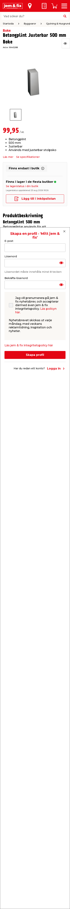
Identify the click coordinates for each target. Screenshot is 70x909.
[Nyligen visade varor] (65, 43)
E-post (8, 241)
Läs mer (8, 157)
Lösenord (10, 256)
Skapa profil (35, 355)
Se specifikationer (28, 157)
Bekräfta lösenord (16, 278)
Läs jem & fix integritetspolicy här (28, 345)
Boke (7, 30)
